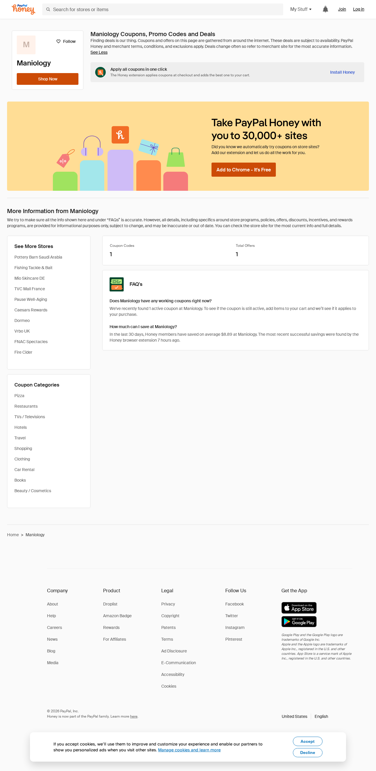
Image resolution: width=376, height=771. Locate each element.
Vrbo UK (22, 331)
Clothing (22, 459)
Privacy (168, 604)
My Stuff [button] (299, 9)
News (52, 639)
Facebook (234, 604)
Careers (54, 627)
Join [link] (342, 9)
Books (20, 480)
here (133, 716)
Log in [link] (358, 9)
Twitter (231, 615)
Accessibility (172, 674)
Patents (168, 627)
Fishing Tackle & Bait (33, 267)
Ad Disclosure (174, 651)
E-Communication (178, 662)
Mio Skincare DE (29, 278)
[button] (305, 716)
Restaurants (26, 406)
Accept (308, 741)
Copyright (170, 615)
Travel (20, 438)
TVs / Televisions (29, 416)
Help (51, 615)
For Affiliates (114, 639)
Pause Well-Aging (30, 299)
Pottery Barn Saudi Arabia (38, 257)
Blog (51, 651)
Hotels (20, 427)
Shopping (23, 448)
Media (52, 662)
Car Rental (24, 469)
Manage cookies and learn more (189, 749)
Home (13, 534)
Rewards (111, 627)
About (52, 604)
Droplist (110, 604)
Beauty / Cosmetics (32, 490)
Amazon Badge (117, 615)
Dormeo (22, 320)
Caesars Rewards (30, 310)
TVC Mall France (29, 288)
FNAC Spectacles (31, 341)
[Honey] (23, 9)
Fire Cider (23, 352)
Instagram (235, 627)
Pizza (19, 395)
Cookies (168, 686)
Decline (307, 752)
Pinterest (233, 639)
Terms (167, 639)
